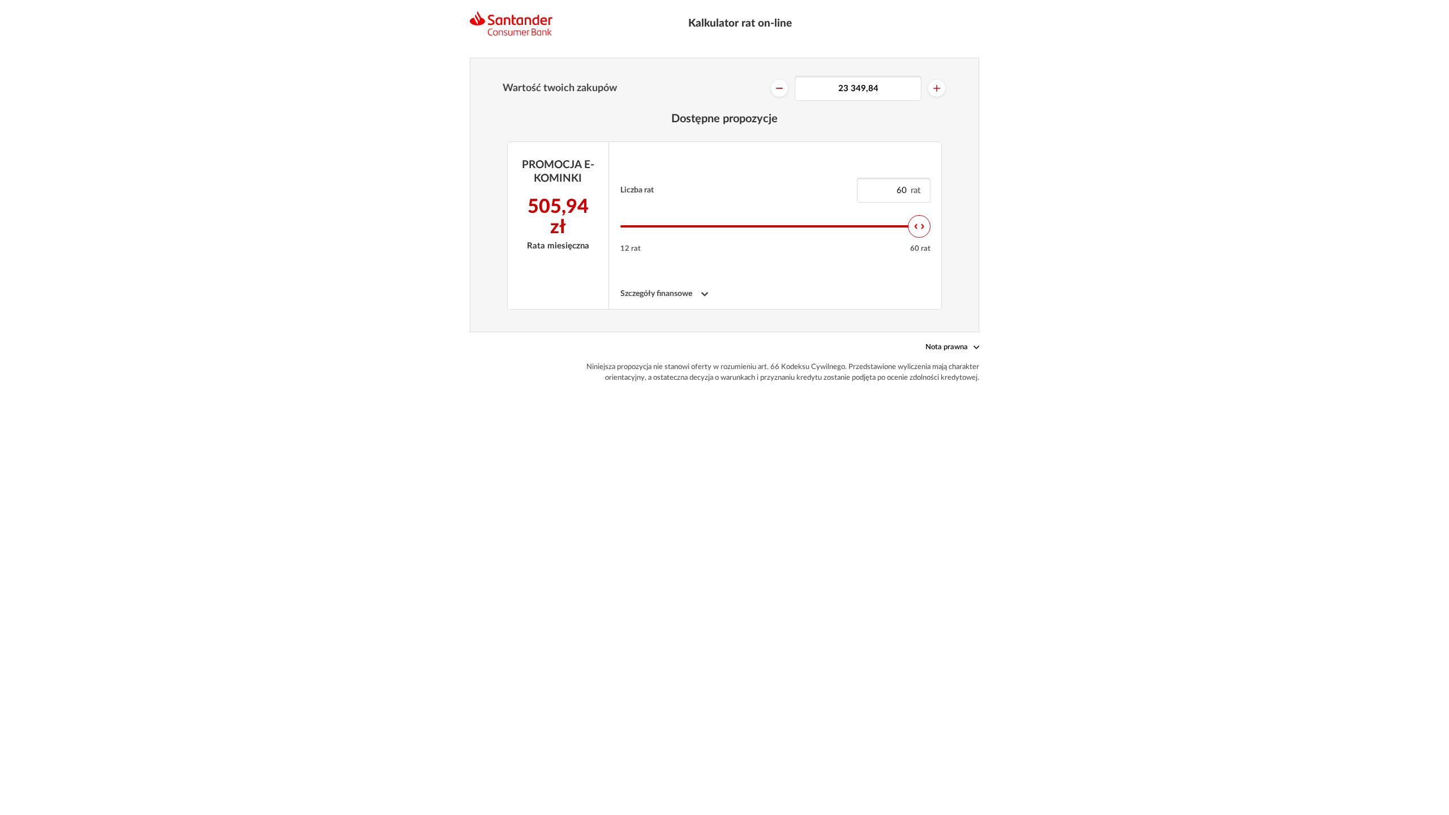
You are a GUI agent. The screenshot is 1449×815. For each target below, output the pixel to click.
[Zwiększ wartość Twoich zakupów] (936, 88)
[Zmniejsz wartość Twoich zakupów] (779, 88)
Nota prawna (946, 347)
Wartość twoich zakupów (560, 88)
